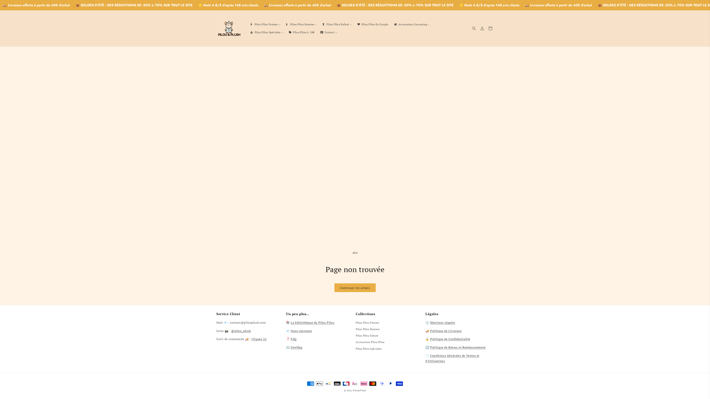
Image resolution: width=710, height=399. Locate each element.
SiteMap (296, 347)
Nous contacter (301, 331)
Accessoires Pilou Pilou (370, 342)
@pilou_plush (241, 331)
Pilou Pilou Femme (367, 322)
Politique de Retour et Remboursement (458, 347)
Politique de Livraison (446, 331)
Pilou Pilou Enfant (367, 335)
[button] (474, 28)
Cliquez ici (259, 339)
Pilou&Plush (359, 390)
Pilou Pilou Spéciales (369, 348)
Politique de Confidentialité (450, 339)
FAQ (294, 339)
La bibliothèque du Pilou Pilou (312, 322)
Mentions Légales (442, 322)
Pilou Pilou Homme (368, 329)
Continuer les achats (355, 288)
